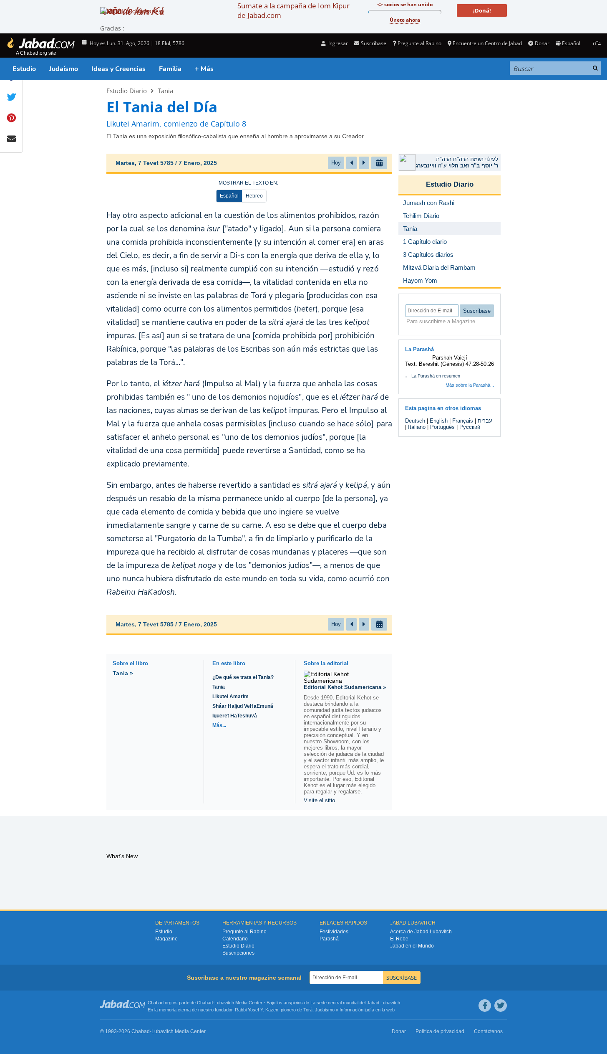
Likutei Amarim (230, 696)
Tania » (123, 673)
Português (442, 427)
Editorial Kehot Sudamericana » (345, 687)
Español (229, 196)
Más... (219, 725)
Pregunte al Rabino (419, 43)
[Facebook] (485, 1005)
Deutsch (415, 421)
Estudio (24, 68)
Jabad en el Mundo (412, 946)
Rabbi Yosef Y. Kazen (256, 1009)
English (439, 421)
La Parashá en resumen (435, 375)
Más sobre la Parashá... (470, 385)
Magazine (166, 939)
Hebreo (254, 196)
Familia (170, 68)
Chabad (205, 1002)
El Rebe (399, 939)
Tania (165, 90)
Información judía (357, 1009)
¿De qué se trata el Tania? (243, 677)
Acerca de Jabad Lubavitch (421, 932)
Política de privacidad (440, 1031)
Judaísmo (63, 68)
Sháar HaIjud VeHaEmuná (242, 706)
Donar (542, 43)
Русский (469, 427)
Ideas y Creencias (118, 68)
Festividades (334, 932)
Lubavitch (224, 1002)
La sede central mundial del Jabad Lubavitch (355, 1002)
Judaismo (325, 1009)
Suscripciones (238, 953)
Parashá (329, 939)
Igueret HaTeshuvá (234, 716)
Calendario (235, 939)
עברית (485, 421)
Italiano (417, 427)
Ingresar (337, 43)
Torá (307, 1009)
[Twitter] (500, 1005)
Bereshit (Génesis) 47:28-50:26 (456, 364)
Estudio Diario (126, 90)
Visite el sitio (319, 800)
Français (462, 421)
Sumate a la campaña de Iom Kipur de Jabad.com (293, 10)
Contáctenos (488, 1031)
